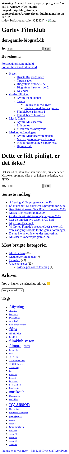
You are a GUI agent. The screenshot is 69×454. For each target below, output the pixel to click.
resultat (12, 420)
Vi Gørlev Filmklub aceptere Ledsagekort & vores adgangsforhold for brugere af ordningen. (37, 228)
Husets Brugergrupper (30, 77)
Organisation (24, 80)
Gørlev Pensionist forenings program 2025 (35, 216)
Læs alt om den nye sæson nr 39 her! (31, 219)
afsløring (13, 311)
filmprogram (19, 345)
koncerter (13, 381)
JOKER (13, 356)
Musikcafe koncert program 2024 (29, 237)
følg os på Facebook (21, 223)
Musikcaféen (17, 253)
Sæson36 (13, 431)
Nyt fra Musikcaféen (29, 122)
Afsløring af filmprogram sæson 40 (30, 202)
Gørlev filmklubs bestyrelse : (42, 108)
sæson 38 (13, 438)
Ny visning (14, 409)
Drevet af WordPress (54, 450)
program (15, 416)
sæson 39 (13, 441)
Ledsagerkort (15, 385)
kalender (13, 374)
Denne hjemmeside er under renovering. (33, 233)
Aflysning (16, 307)
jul (10, 371)
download (13, 321)
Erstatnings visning (17, 325)
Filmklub (14, 260)
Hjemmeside (24, 146)
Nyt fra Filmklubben (29, 97)
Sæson (21, 101)
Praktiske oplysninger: (38, 104)
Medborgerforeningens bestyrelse (37, 142)
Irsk (11, 354)
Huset (12, 73)
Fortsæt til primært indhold (18, 63)
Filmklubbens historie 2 (31, 115)
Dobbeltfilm (14, 318)
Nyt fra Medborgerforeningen (35, 135)
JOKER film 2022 (17, 361)
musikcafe (16, 392)
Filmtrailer (13, 350)
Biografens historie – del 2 (33, 87)
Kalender (22, 90)
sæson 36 (13, 434)
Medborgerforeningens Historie (36, 139)
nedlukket (13, 399)
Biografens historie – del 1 (33, 84)
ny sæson (19, 404)
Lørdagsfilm (14, 388)
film (13, 329)
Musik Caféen (17, 118)
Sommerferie (17, 426)
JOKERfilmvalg (16, 364)
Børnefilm (13, 314)
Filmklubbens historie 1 (31, 111)
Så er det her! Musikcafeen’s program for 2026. (37, 205)
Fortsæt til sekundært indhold (19, 67)
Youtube (13, 444)
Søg (4, 48)
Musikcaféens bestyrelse (31, 128)
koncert (12, 378)
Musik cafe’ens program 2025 (27, 212)
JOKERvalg (14, 368)
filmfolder (15, 333)
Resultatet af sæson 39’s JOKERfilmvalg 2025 (37, 209)
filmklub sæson (21, 341)
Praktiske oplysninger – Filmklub (22, 450)
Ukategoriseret (18, 263)
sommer (12, 424)
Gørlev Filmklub (19, 94)
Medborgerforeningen (22, 132)
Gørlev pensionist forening (33, 267)
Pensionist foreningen (18, 413)
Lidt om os (23, 125)
